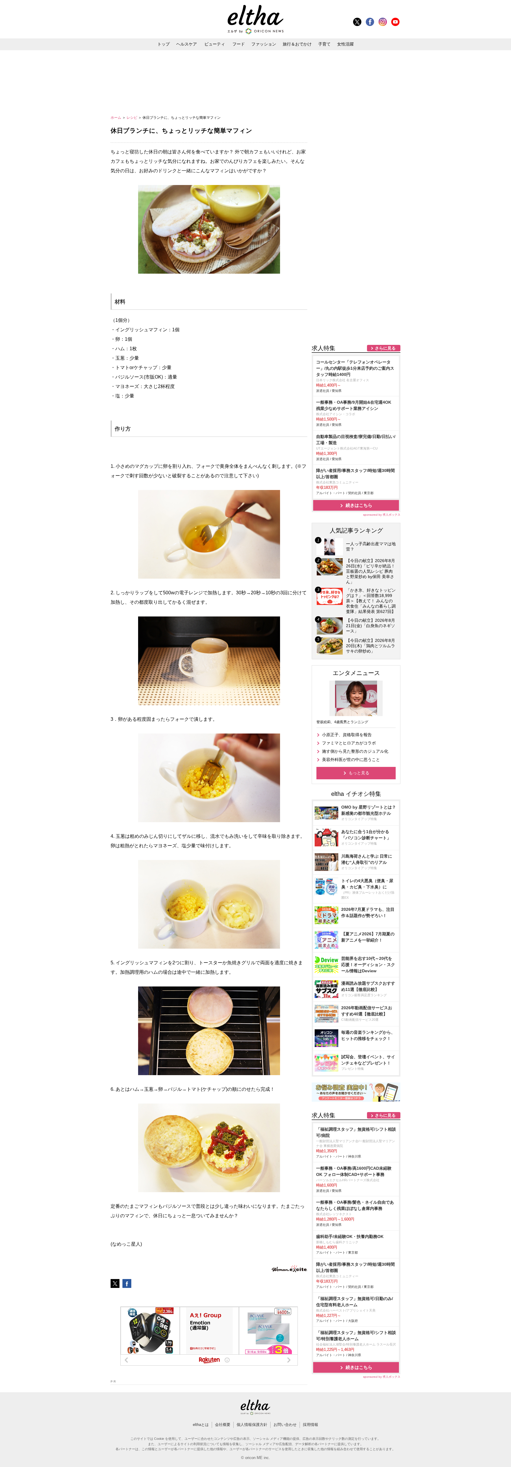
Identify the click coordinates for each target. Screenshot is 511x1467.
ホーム (116, 118)
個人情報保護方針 (252, 1424)
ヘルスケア (186, 44)
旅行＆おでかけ (297, 44)
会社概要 (222, 1424)
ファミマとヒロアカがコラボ (349, 743)
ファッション (263, 44)
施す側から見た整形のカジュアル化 (355, 751)
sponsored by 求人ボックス (381, 514)
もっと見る (359, 772)
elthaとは (201, 1424)
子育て (324, 44)
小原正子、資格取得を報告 (347, 734)
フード (238, 44)
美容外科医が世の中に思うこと (351, 759)
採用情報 (310, 1424)
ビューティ (214, 44)
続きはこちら (359, 505)
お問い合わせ (285, 1424)
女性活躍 (345, 44)
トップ (163, 44)
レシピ (132, 118)
